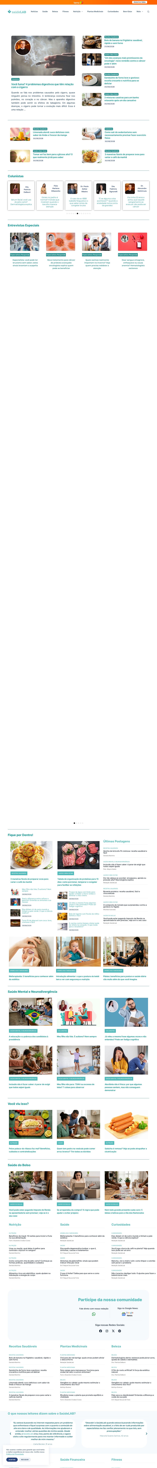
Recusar (25, 1460)
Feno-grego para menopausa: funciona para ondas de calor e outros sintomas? (79, 1371)
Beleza (55, 11)
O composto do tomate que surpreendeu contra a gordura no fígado (125, 906)
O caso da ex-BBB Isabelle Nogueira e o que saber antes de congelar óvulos (49, 202)
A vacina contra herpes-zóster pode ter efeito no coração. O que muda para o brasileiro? (84, 925)
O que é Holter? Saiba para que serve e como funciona (79, 1274)
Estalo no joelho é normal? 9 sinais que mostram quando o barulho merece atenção (21, 202)
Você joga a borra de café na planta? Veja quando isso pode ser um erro (133, 1249)
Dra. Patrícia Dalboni (118, 1362)
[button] (10, 1433)
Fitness (66, 11)
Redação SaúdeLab (110, 882)
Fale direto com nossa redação (93, 1309)
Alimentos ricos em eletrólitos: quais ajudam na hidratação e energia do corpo (29, 1274)
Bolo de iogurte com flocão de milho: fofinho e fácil (84, 915)
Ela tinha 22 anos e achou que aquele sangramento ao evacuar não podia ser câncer (107, 202)
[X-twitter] (113, 1331)
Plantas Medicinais (95, 11)
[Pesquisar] (148, 11)
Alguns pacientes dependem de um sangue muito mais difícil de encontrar (133, 263)
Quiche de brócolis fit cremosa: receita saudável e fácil (125, 852)
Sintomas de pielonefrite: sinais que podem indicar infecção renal (79, 1262)
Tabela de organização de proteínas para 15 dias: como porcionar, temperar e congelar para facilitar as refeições (77, 882)
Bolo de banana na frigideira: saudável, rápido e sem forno (30, 1359)
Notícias (34, 11)
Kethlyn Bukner (65, 1387)
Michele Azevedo (109, 909)
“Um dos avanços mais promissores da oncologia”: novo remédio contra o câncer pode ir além (124, 61)
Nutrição (76, 11)
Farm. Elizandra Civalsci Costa (19, 1240)
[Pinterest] (119, 1331)
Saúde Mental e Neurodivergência (116, 862)
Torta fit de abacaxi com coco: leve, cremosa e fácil (37, 921)
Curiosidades (113, 11)
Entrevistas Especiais (23, 225)
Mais (139, 11)
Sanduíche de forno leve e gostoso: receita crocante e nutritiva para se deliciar (121, 81)
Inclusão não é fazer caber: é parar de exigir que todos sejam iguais (124, 865)
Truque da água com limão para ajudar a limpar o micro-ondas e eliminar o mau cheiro (82, 894)
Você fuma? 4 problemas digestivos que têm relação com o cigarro (42, 86)
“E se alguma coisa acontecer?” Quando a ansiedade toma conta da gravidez (78, 202)
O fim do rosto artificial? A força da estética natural (130, 1371)
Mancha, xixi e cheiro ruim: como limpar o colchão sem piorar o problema (133, 1262)
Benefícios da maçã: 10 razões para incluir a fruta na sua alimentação (30, 1237)
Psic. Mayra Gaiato (109, 869)
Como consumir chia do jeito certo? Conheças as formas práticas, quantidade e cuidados (30, 1262)
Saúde (45, 11)
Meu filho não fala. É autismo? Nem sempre (36, 890)
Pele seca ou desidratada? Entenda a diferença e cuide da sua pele (132, 1396)
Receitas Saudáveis (111, 37)
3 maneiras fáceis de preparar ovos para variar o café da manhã (30, 1396)
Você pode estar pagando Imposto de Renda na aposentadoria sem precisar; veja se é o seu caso (124, 919)
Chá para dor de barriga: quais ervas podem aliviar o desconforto (82, 1359)
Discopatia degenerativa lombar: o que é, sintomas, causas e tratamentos (78, 1249)
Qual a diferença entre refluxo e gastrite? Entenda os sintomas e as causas (36, 900)
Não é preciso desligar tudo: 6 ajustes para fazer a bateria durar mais (133, 1274)
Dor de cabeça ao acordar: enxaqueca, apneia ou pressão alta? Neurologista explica (124, 879)
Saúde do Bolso (109, 915)
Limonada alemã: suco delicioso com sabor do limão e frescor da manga (29, 1383)
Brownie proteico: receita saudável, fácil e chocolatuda (121, 892)
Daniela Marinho (109, 856)
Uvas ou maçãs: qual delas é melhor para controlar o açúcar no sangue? (27, 1249)
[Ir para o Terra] (78, 2)
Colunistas (15, 79)
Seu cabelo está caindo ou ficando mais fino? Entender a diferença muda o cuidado (136, 202)
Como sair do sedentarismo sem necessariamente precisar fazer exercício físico (125, 135)
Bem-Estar (127, 11)
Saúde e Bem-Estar (111, 54)
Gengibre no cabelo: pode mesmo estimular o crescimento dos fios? (80, 1383)
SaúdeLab (28, 1434)
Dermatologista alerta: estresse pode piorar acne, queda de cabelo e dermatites (133, 1359)
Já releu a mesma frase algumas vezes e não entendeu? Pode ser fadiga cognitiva (82, 904)
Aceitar (12, 1460)
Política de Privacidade (15, 1454)
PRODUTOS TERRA (140, 2)
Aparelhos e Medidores (19, 971)
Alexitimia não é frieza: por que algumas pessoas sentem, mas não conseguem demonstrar (123, 1087)
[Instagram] (107, 1331)
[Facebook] (100, 1331)
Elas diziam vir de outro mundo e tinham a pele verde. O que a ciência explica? (37, 911)
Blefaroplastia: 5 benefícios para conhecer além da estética (82, 1237)
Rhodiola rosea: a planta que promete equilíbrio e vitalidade (81, 1396)
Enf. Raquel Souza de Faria (69, 1253)
